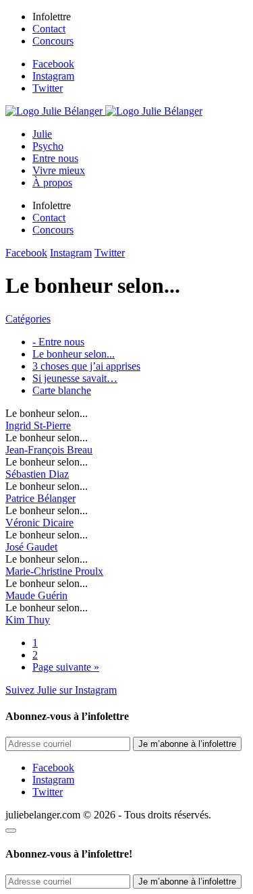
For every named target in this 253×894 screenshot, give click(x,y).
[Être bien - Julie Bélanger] (103, 111)
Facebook (53, 63)
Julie (42, 134)
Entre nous (55, 158)
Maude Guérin (36, 595)
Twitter (47, 88)
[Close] (10, 831)
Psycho (47, 146)
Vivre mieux (58, 170)
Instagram (53, 76)
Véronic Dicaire (39, 522)
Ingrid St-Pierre (38, 425)
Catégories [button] (28, 319)
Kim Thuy (27, 619)
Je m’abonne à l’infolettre (187, 744)
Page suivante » (65, 667)
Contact (48, 28)
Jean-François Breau (48, 449)
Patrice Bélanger (40, 498)
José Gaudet (31, 547)
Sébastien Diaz (37, 474)
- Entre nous (58, 341)
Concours (53, 41)
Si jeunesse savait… (74, 378)
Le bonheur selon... (73, 354)
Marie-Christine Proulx (54, 571)
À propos (52, 182)
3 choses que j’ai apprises (86, 366)
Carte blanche (61, 390)
